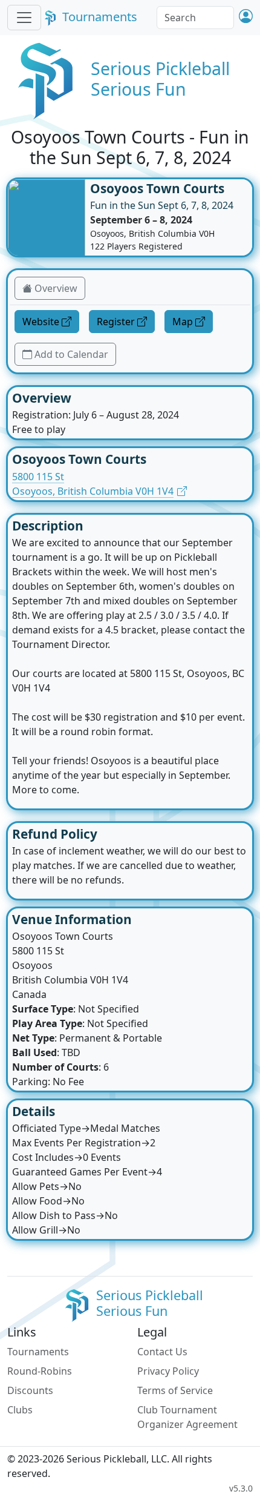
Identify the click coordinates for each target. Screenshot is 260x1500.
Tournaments (99, 16)
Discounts (30, 1390)
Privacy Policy (168, 1371)
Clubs (20, 1409)
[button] (246, 17)
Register (116, 321)
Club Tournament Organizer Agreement (187, 1417)
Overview (55, 288)
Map (182, 321)
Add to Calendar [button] (71, 354)
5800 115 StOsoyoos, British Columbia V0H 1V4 (93, 484)
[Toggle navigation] (24, 17)
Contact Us (162, 1351)
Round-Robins (39, 1371)
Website (40, 321)
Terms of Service (175, 1390)
